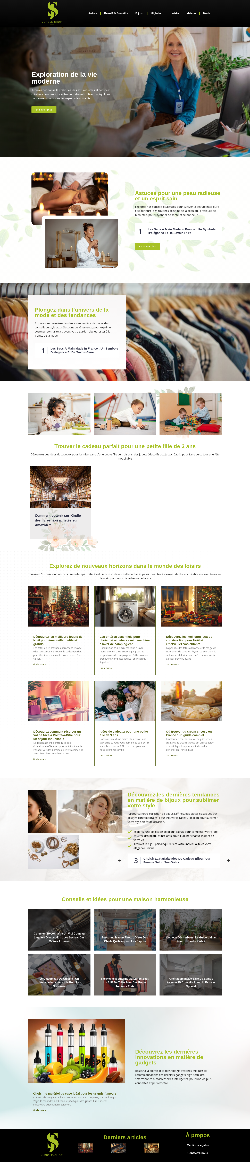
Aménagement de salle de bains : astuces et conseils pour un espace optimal (191, 982)
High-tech (157, 13)
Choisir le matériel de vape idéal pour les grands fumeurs (74, 1093)
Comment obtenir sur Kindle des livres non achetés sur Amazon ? (58, 520)
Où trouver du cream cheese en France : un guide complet (189, 733)
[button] (27, 350)
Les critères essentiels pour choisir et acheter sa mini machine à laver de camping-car (125, 640)
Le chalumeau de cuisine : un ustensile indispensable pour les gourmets (59, 982)
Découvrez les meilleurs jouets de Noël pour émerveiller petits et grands (57, 640)
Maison (191, 13)
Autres (92, 13)
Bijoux (139, 13)
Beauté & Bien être (116, 13)
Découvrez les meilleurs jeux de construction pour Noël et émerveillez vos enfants (189, 640)
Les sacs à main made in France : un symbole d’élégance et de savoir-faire (181, 231)
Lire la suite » (39, 664)
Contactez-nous (197, 1153)
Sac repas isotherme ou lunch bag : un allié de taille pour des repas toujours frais (125, 982)
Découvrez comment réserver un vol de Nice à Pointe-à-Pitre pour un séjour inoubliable (57, 735)
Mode (206, 13)
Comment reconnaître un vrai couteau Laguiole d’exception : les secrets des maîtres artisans (59, 937)
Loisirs (175, 13)
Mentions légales (198, 1145)
